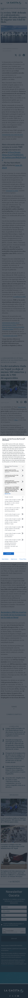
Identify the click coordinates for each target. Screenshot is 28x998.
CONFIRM (8, 553)
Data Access (14, 559)
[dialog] (14, 499)
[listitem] (14, 467)
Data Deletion (5, 559)
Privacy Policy (22, 559)
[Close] (24, 439)
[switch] (22, 470)
